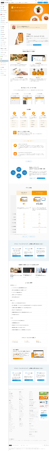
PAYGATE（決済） (11, 440)
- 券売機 (10, 411)
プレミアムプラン (21, 412)
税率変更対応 (3, 16)
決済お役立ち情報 (31, 405)
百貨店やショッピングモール (22, 406)
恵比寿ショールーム (31, 393)
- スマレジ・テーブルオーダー (12, 428)
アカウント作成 (45, 0)
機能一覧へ (2, 4)
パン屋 (19, 402)
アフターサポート (10, 397)
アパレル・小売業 (21, 400)
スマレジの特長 (10, 393)
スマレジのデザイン (27, 445)
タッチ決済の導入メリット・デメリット (33, 407)
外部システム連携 (4, 52)
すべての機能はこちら (28, 161)
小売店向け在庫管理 (4, 38)
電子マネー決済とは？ (31, 409)
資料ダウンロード (40, 2)
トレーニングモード (4, 69)
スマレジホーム (11, 389)
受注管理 (3, 40)
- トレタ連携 (10, 429)
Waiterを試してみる (32, 236)
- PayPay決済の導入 (11, 408)
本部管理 (3, 36)
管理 (3, 73)
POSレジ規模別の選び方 (31, 403)
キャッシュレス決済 (11, 405)
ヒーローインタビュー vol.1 (32, 435)
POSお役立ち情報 (31, 399)
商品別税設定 (3, 20)
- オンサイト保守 (11, 398)
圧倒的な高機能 (10, 394)
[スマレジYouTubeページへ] (46, 445)
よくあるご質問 (41, 0)
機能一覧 (10, 400)
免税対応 (4, 14)
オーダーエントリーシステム (12, 427)
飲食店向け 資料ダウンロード (41, 178)
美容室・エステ (20, 403)
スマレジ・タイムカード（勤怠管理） (16, 440)
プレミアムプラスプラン (21, 413)
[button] (33, 434)
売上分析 (3, 28)
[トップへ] (2, 2)
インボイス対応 (10, 404)
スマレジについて (15, 389)
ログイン (36, 2)
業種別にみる (20, 399)
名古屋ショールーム (31, 395)
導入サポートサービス (21, 425)
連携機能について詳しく (33, 178)
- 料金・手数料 (10, 406)
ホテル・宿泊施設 (21, 408)
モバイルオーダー (4, 64)
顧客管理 (3, 32)
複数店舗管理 (3, 34)
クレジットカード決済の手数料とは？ (33, 408)
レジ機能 (3, 8)
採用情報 (23, 445)
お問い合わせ (26, 2)
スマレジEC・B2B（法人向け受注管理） (34, 440)
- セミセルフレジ (11, 410)
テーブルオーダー (4, 62)
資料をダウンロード (43, 415)
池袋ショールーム (31, 394)
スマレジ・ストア (4, 71)
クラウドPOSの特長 (11, 395)
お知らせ (36, 0)
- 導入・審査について (11, 407)
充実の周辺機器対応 (4, 10)
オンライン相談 (46, 2)
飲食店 (19, 401)
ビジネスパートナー (31, 418)
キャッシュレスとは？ (31, 406)
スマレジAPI (3, 54)
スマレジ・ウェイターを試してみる (18, 358)
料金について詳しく (25, 236)
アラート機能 (10, 431)
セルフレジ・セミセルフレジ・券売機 (5, 22)
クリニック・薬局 (21, 405)
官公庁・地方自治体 (21, 407)
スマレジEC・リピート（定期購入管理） (43, 440)
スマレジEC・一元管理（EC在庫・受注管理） (25, 440)
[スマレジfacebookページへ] (44, 445)
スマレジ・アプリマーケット (5, 50)
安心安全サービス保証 (11, 396)
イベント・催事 (20, 404)
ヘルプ (38, 0)
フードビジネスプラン (21, 414)
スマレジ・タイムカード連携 (4, 56)
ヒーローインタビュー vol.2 (32, 436)
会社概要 (21, 445)
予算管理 (3, 30)
